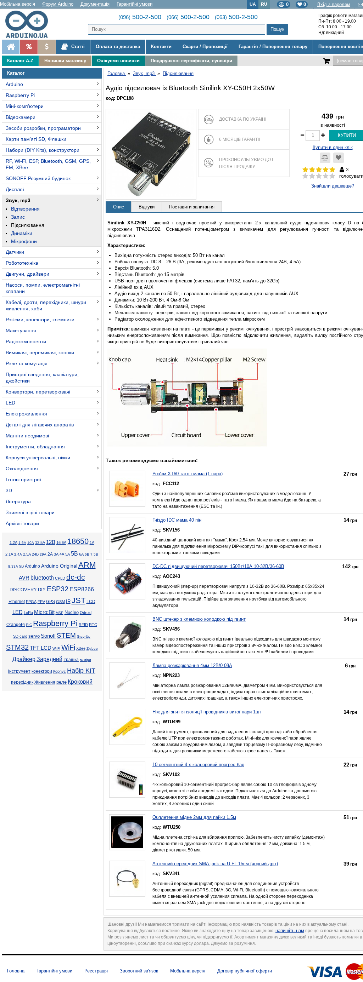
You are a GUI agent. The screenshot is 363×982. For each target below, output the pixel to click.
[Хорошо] (326, 176)
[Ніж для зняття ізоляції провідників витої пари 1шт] (127, 727)
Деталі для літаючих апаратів (40, 424)
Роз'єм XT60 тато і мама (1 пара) (187, 473)
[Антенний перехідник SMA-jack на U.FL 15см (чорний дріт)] (127, 878)
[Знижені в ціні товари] (47, 47)
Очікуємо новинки (118, 60)
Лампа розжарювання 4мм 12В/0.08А (192, 665)
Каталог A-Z (20, 60)
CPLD (60, 578)
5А (67, 554)
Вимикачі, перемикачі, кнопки (40, 352)
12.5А (40, 542)
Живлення (44, 682)
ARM (87, 565)
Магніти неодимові (27, 435)
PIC (29, 625)
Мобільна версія (17, 4)
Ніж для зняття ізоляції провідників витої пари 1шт (206, 711)
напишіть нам (289, 930)
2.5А (27, 554)
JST (78, 600)
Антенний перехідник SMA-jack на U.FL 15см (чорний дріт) (215, 863)
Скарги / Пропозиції (205, 46)
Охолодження (22, 468)
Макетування (21, 330)
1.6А (22, 543)
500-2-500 (139, 17)
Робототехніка (22, 263)
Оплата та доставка (118, 46)
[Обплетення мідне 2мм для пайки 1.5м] (127, 832)
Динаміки (21, 233)
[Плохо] (312, 176)
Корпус (59, 671)
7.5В (94, 554)
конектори (42, 671)
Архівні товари (22, 523)
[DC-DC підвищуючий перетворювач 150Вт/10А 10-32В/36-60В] (127, 581)
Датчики (15, 252)
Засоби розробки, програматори (43, 128)
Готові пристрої (23, 479)
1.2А (13, 542)
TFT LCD (40, 648)
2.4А (18, 554)
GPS (50, 601)
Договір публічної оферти (244, 971)
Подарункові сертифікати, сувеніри (191, 60)
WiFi (68, 647)
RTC (93, 624)
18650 (78, 541)
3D (9, 490)
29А (43, 554)
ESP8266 (81, 589)
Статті (77, 46)
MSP (59, 613)
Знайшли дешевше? (332, 186)
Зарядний (49, 659)
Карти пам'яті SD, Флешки (36, 139)
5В (74, 553)
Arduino (14, 84)
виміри (85, 660)
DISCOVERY (23, 589)
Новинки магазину (65, 60)
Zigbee (92, 648)
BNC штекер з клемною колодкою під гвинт (199, 619)
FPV (41, 601)
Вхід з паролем (333, 4)
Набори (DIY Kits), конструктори (42, 150)
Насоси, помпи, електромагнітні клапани (43, 288)
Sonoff (48, 636)
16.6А (61, 542)
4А (62, 554)
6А (81, 554)
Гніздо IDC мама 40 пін (176, 520)
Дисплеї (15, 189)
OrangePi (15, 624)
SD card (20, 636)
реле (61, 682)
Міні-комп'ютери (25, 106)
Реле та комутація (27, 363)
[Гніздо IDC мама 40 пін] (127, 535)
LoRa (28, 612)
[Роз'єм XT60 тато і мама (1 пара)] (127, 488)
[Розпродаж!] (28, 47)
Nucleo (72, 612)
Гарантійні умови (134, 4)
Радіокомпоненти (26, 341)
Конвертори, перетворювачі (38, 392)
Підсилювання (27, 225)
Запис (18, 217)
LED (10, 403)
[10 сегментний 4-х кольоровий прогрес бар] (127, 779)
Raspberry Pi (20, 95)
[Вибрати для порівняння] (325, 158)
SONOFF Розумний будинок (38, 178)
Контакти (161, 46)
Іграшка (71, 659)
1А (92, 542)
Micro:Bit (44, 612)
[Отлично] (332, 176)
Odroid (85, 612)
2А (50, 554)
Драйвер (23, 659)
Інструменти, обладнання (35, 446)
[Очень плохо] (305, 176)
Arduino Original (59, 566)
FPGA (31, 601)
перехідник (22, 682)
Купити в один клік (333, 147)
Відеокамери (20, 117)
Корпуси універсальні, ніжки (38, 457)
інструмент (19, 671)
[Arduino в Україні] (30, 24)
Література (18, 501)
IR (68, 601)
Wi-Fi (56, 648)
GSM (60, 601)
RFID (83, 624)
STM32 (17, 647)
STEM (66, 635)
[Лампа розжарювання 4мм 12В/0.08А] (127, 680)
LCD (90, 601)
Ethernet (17, 601)
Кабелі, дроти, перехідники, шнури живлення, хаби (46, 305)
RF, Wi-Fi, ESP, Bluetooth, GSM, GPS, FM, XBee (48, 164)
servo (34, 636)
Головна (15, 971)
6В (87, 554)
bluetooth (42, 578)
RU (264, 4)
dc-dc (75, 577)
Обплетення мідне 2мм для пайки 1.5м (194, 817)
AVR (24, 578)
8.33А (13, 566)
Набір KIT (81, 670)
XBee (80, 648)
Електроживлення (26, 414)
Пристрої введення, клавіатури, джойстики (42, 378)
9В (21, 566)
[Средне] (319, 176)
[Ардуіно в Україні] (10, 47)
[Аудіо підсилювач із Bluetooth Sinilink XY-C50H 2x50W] (151, 154)
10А (30, 543)
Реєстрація (96, 971)
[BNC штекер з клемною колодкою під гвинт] (127, 634)
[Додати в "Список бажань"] (338, 158)
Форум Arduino (57, 4)
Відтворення (25, 209)
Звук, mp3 (18, 200)
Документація (95, 4)
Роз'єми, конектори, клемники (40, 319)
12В (50, 542)
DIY (42, 589)
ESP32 (57, 589)
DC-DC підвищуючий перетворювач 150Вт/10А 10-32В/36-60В (218, 566)
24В (35, 554)
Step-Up (83, 636)
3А (56, 554)
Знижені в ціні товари (30, 512)
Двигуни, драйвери (27, 274)
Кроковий (80, 682)
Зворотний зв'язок (139, 971)
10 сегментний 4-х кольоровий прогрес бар (198, 764)
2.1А (9, 554)
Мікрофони (24, 241)
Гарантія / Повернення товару (273, 46)
